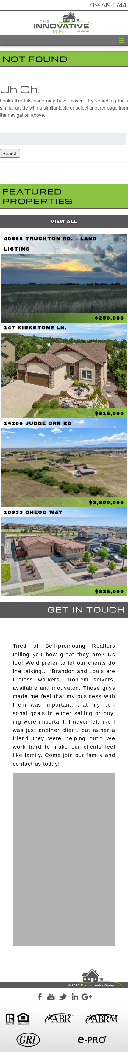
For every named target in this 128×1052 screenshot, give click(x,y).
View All (64, 221)
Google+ (86, 998)
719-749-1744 (107, 5)
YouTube (51, 998)
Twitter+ (62, 998)
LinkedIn (74, 998)
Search (10, 153)
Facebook (39, 998)
